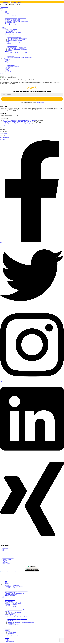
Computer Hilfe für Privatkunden (11, 29)
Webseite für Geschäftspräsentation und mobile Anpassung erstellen (21, 52)
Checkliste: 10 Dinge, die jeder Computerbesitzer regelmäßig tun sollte (16, 123)
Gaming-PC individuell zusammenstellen (13, 33)
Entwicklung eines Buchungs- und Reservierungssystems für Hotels (17, 79)
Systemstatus (7, 59)
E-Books (6, 60)
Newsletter (7, 13)
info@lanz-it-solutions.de (16, 2)
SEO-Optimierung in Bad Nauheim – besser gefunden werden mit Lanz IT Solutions (19, 120)
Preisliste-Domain (11, 63)
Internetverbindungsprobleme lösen (14, 42)
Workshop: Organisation (10, 25)
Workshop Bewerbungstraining (11, 24)
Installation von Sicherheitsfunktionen (15, 40)
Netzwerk (7, 41)
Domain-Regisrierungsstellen (13, 66)
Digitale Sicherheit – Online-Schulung (12, 20)
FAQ (3, 27)
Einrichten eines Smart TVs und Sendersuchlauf (17, 47)
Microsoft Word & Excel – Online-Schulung (13, 17)
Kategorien (2, 115)
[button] (1, 75)
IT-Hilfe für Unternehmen (10, 30)
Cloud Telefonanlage (9, 31)
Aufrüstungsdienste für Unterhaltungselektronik (17, 48)
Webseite (7, 51)
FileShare (7, 70)
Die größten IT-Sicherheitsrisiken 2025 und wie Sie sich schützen (15, 124)
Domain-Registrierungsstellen (8, 558)
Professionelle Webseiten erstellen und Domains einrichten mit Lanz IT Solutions (18, 122)
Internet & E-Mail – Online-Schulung (12, 19)
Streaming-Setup (11, 56)
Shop (6, 11)
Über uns (4, 10)
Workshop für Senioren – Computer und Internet (14, 23)
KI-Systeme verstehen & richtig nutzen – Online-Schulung (16, 21)
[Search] (12, 76)
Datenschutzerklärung (40, 102)
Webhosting (7, 61)
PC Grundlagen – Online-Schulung (12, 15)
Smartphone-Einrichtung (12, 46)
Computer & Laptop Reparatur (11, 34)
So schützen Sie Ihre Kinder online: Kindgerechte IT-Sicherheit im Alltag (16, 121)
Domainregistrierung (12, 62)
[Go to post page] (8, 77)
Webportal (7, 68)
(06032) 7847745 (6, 2)
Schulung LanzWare (6, 563)
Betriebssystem (10, 50)
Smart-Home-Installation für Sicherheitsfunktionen (17, 38)
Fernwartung (7, 67)
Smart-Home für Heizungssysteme (14, 37)
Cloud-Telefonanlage (6, 559)
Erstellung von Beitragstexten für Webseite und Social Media (20, 57)
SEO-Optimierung (11, 65)
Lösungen (4, 28)
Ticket (3, 561)
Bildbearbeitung (11, 53)
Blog (6, 12)
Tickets (6, 69)
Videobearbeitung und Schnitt (13, 55)
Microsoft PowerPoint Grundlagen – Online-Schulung (15, 18)
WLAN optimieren (11, 43)
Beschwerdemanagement (10, 22)
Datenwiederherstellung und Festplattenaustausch (17, 49)
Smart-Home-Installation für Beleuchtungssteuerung (18, 39)
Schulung (4, 14)
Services (4, 58)
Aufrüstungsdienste (9, 44)
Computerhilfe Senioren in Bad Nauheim (13, 32)
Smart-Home (7, 36)
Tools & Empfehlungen (9, 71)
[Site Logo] (4, 7)
